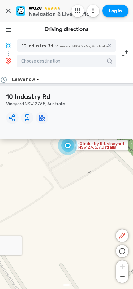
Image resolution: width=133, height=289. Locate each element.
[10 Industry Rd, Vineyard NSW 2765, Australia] (68, 145)
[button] (66, 45)
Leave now (23, 79)
